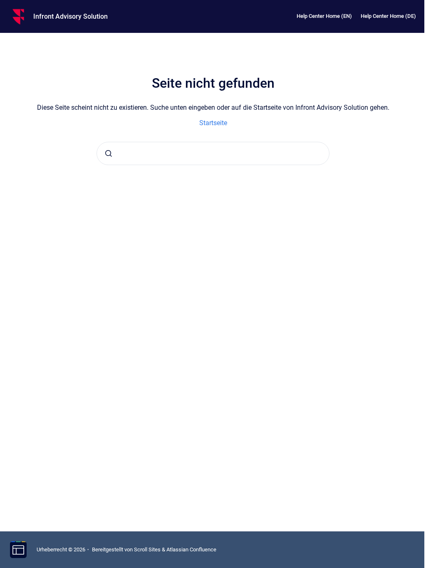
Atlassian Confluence (191, 549)
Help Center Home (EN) (324, 16)
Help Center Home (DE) (388, 16)
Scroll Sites (147, 549)
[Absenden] (108, 153)
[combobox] (213, 153)
